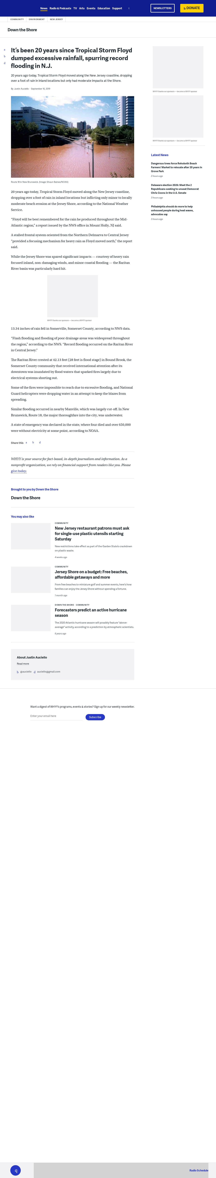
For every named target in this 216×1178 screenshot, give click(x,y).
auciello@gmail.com (48, 671)
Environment (37, 19)
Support (117, 8)
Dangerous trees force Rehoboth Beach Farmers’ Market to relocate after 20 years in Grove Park (176, 167)
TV (75, 8)
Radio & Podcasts (60, 8)
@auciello (26, 671)
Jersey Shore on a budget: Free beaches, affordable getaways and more (91, 574)
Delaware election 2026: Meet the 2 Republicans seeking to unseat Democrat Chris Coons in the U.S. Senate (175, 189)
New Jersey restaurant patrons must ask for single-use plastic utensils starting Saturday (92, 533)
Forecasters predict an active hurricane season (91, 612)
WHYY (20, 8)
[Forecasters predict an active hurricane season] (31, 620)
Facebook (26, 442)
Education (104, 8)
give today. (19, 471)
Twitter (33, 442)
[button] (15, 1170)
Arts (82, 8)
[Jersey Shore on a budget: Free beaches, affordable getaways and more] (31, 582)
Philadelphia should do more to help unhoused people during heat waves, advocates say (172, 210)
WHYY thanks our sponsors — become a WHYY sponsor (69, 320)
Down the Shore (22, 29)
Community (17, 19)
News (43, 8)
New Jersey (56, 19)
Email (39, 442)
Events (91, 8)
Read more (23, 663)
